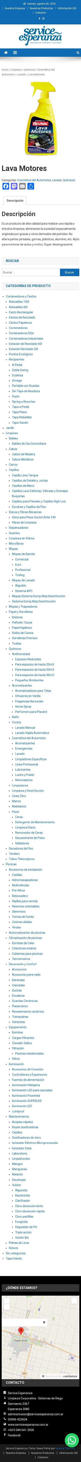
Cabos (13, 449)
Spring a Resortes (23, 401)
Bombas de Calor (23, 943)
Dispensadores (18, 527)
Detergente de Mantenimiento (35, 822)
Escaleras (18, 995)
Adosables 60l (18, 307)
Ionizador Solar (22, 1148)
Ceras (19, 817)
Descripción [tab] (15, 200)
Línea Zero (19, 796)
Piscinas (11, 864)
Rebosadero (20, 896)
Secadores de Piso (21, 848)
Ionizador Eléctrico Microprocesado (35, 1143)
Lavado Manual (25, 727)
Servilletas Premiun (25, 638)
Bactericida (22, 1195)
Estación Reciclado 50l (23, 349)
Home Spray (23, 706)
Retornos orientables (25, 906)
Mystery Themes (65, 1448)
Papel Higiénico (22, 627)
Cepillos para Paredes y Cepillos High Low (39, 501)
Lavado (21, 74)
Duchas (17, 990)
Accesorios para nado (26, 974)
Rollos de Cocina (22, 633)
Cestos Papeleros (20, 322)
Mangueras (19, 1169)
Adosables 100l (19, 301)
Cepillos (14, 470)
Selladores (22, 843)
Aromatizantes (22, 685)
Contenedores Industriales (26, 338)
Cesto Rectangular (21, 312)
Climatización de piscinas (25, 938)
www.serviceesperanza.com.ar (28, 1424)
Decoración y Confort (23, 964)
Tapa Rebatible (22, 417)
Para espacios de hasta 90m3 (34, 675)
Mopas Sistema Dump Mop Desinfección (38, 596)
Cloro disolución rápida (30, 1211)
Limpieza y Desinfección (28, 790)
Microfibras (16, 543)
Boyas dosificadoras (25, 1127)
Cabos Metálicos (23, 459)
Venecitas (18, 1022)
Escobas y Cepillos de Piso (29, 506)
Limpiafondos (21, 1158)
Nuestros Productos (41, 8)
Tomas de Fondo (23, 916)
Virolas (16, 927)
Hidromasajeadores (25, 880)
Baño (15, 717)
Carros (13, 464)
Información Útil (67, 8)
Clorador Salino (22, 1043)
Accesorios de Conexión (27, 1069)
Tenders (14, 853)
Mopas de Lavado (23, 580)
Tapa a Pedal (20, 406)
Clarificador (22, 1200)
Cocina (16, 722)
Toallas (16, 643)
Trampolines (20, 1016)
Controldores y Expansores (29, 1074)
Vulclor (16, 1185)
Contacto (40, 12)
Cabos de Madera (23, 454)
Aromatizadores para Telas (33, 690)
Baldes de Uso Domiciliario (29, 443)
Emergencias (23, 748)
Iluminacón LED (22, 1106)
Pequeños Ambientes (29, 680)
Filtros (16, 1058)
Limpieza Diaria (25, 827)
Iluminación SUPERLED (27, 1101)
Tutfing (20, 575)
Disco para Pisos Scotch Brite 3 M (33, 517)
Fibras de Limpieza (24, 522)
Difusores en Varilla (27, 696)
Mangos (17, 1164)
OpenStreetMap (54, 1376)
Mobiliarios (19, 806)
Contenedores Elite (21, 333)
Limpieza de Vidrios (21, 538)
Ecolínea (17, 375)
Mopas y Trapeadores (23, 606)
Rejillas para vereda (25, 901)
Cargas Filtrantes (23, 1038)
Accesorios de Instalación (25, 869)
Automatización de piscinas (27, 932)
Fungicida (21, 1221)
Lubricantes (23, 769)
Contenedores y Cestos (21, 296)
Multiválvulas (20, 885)
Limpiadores (20, 785)
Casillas (17, 874)
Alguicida (21, 1190)
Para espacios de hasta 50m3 (34, 669)
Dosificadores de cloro (26, 1137)
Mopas (13, 548)
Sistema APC (24, 591)
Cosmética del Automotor (34, 180)
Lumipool (18, 1111)
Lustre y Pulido (24, 775)
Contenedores (18, 328)
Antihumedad (21, 654)
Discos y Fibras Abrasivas (25, 512)
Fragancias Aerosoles (29, 701)
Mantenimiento (19, 1116)
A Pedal (17, 365)
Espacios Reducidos (28, 659)
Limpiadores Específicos (31, 759)
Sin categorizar (16, 1253)
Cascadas (18, 985)
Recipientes (16, 359)
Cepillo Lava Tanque (25, 475)
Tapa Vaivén (20, 422)
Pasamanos (20, 1006)
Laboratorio (19, 1153)
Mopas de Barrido (23, 554)
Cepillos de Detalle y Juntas (30, 480)
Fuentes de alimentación (28, 1079)
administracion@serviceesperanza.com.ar (35, 1414)
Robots (13, 1248)
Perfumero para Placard (31, 711)
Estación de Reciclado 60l (25, 343)
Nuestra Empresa (15, 8)
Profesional (22, 570)
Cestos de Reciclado (22, 317)
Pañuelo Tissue (22, 622)
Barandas (18, 980)
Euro (18, 564)
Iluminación (16, 1064)
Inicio (5, 69)
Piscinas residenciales (29, 1053)
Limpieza (15, 69)
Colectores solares (24, 948)
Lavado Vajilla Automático (32, 733)
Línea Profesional (26, 764)
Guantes (14, 533)
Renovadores (24, 780)
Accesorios (19, 969)
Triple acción (23, 1232)
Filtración (18, 1048)
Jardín (10, 428)
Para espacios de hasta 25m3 (34, 664)
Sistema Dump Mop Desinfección (34, 601)
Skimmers (19, 911)
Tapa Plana (19, 412)
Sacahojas (19, 1179)
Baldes (13, 438)
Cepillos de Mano (23, 485)
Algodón (20, 585)
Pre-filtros (18, 890)
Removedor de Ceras (29, 832)
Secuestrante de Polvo (30, 838)
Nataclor (17, 1174)
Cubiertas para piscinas (27, 953)
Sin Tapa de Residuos (26, 391)
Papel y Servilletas (21, 611)
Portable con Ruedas (25, 385)
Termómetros (21, 959)
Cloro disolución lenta (29, 1206)
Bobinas (17, 617)
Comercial (21, 559)
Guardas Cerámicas (25, 1001)
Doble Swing (20, 370)
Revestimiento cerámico (28, 1011)
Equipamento (18, 1027)
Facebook (14, 1435)
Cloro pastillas (24, 1216)
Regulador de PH (26, 1227)
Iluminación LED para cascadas (32, 1090)
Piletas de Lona (19, 1242)
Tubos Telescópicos (22, 859)
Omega (17, 380)
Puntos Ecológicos (21, 354)
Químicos (29, 69)
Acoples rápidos (22, 1122)
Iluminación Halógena (26, 1085)
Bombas (17, 1032)
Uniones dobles (22, 922)
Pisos (15, 811)
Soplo (16, 396)
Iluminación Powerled (26, 1095)
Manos (16, 801)
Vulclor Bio (22, 1237)
